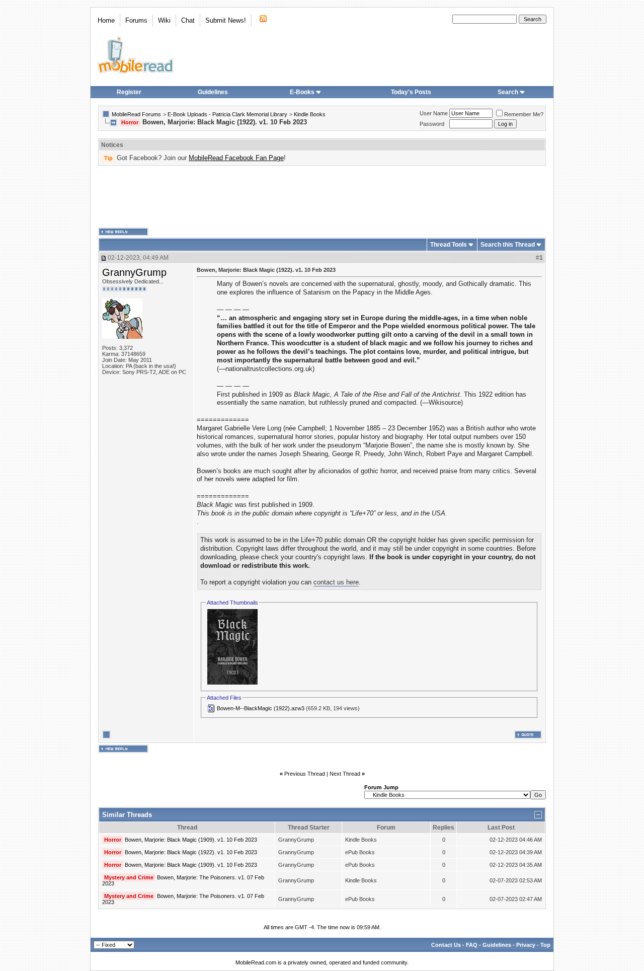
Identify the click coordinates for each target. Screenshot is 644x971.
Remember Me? (523, 114)
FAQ (471, 945)
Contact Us (446, 945)
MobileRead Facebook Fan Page (236, 158)
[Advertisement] (322, 196)
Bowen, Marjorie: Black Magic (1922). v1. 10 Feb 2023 (191, 852)
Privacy (525, 945)
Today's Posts (411, 92)
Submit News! (225, 20)
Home (106, 20)
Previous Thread (304, 774)
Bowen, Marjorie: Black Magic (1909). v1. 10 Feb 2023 (191, 840)
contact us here (336, 582)
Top (545, 945)
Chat (188, 20)
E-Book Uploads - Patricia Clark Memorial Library (227, 114)
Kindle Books (310, 114)
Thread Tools (448, 244)
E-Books (302, 92)
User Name (434, 113)
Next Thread (345, 774)
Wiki (164, 20)
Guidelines (213, 92)
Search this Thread (507, 244)
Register (129, 92)
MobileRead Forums (136, 114)
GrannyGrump (134, 272)
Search (508, 92)
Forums (136, 20)
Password (432, 124)
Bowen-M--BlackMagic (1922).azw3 (260, 708)
